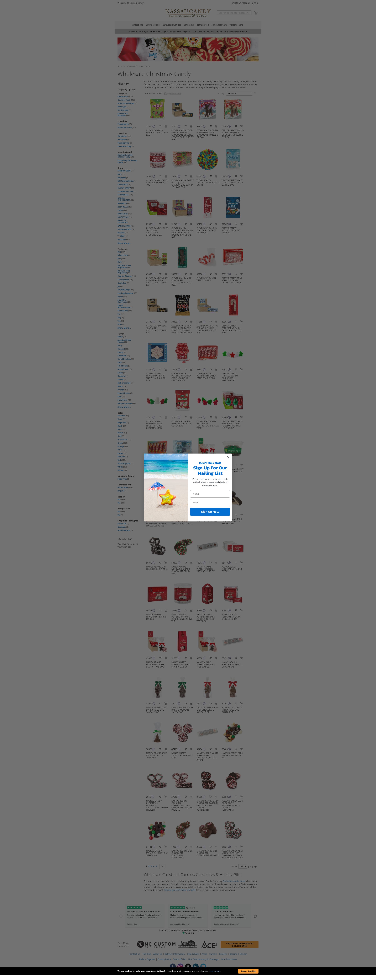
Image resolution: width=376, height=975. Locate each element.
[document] (188, 971)
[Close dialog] (228, 457)
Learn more (215, 971)
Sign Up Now (210, 512)
